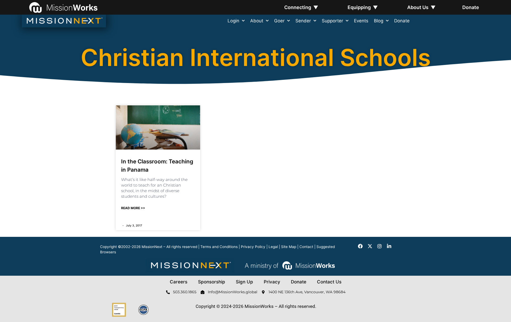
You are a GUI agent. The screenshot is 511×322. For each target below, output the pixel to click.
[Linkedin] (389, 246)
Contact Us (329, 281)
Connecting (301, 7)
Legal (273, 247)
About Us (421, 7)
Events (361, 20)
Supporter (332, 20)
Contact (306, 247)
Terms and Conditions (219, 247)
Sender (303, 20)
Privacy (272, 281)
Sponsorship (211, 281)
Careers (178, 281)
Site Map (288, 247)
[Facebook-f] (360, 246)
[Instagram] (379, 246)
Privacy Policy (253, 247)
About (256, 20)
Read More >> (133, 208)
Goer (279, 20)
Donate (470, 7)
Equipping (363, 7)
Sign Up (244, 281)
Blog (378, 20)
